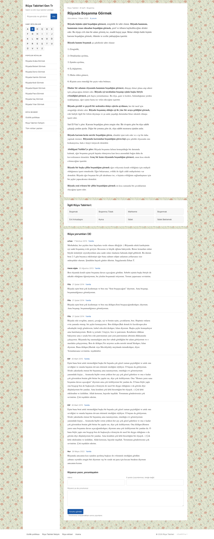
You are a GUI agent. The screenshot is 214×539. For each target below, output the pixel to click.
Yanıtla (91, 241)
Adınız (69, 477)
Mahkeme (132, 211)
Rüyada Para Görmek (35, 93)
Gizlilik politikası (33, 117)
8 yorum (93, 18)
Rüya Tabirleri (72, 8)
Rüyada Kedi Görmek (35, 82)
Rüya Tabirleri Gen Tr (39, 5)
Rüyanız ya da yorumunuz (77, 488)
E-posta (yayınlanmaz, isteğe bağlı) (140, 477)
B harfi (82, 8)
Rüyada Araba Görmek (35, 61)
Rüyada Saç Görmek (34, 99)
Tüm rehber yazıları (34, 128)
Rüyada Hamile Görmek (36, 77)
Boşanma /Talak (106, 211)
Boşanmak (162, 211)
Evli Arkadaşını (76, 219)
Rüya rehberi (67, 534)
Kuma (101, 219)
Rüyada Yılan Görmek (35, 104)
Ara (53, 16)
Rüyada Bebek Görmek (35, 66)
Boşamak (73, 211)
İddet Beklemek (164, 219)
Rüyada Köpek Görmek (35, 88)
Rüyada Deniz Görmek (35, 72)
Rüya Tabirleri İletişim (35, 123)
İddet (130, 219)
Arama (78, 534)
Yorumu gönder (75, 512)
